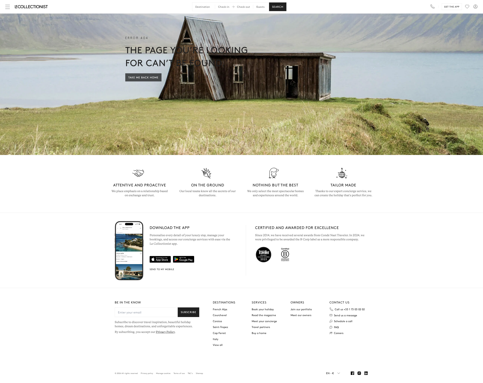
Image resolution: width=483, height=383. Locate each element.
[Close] (8, 7)
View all (218, 345)
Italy (215, 339)
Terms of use (179, 373)
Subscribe (188, 312)
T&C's (190, 373)
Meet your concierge (264, 321)
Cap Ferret (219, 333)
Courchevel (220, 315)
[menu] (467, 6)
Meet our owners (301, 315)
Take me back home (143, 77)
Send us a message (345, 315)
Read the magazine (264, 315)
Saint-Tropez (220, 327)
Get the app (451, 6)
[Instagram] (359, 373)
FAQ (336, 327)
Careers (338, 333)
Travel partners (261, 327)
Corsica (217, 321)
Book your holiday (263, 309)
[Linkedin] (366, 373)
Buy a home (259, 333)
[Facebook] (352, 373)
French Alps (220, 309)
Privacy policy (147, 373)
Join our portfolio (301, 309)
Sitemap (199, 373)
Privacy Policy (165, 332)
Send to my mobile (162, 269)
